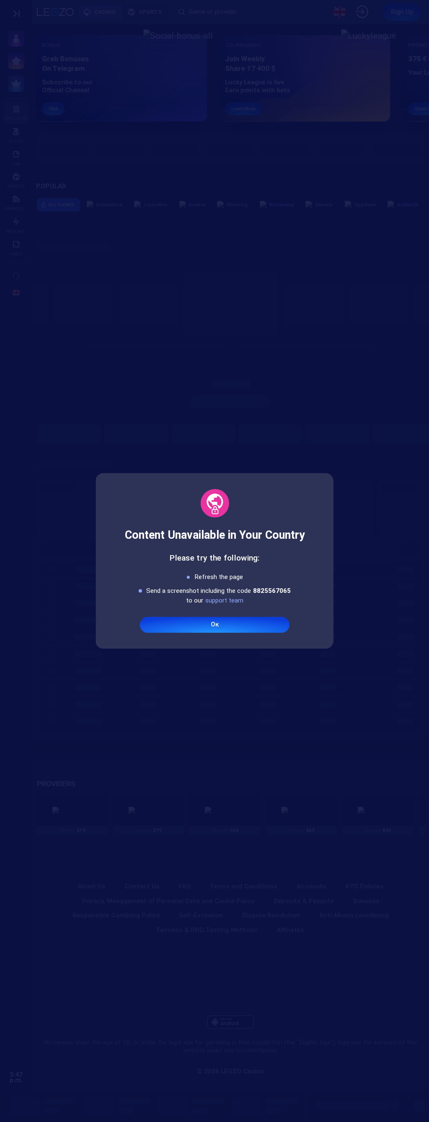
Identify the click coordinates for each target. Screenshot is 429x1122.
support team (224, 600)
